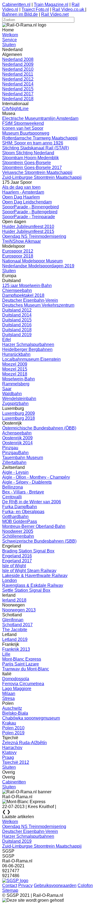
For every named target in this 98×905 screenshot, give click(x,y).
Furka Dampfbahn (19, 506)
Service (9, 39)
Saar (6, 388)
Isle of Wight (14, 565)
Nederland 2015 (17, 89)
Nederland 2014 (17, 84)
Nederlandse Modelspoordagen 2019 (38, 266)
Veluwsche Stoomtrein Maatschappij (37, 172)
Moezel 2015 (14, 369)
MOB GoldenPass (19, 521)
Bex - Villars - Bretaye (23, 492)
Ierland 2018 (14, 600)
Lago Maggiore (16, 688)
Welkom (10, 34)
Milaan (8, 693)
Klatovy (9, 752)
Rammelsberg (15, 383)
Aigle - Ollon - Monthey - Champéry (36, 477)
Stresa (8, 698)
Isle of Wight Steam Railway (29, 570)
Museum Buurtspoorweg (25, 133)
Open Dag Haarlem (21, 197)
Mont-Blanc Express (21, 659)
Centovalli (12, 497)
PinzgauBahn (15, 452)
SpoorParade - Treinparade (28, 216)
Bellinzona (12, 487)
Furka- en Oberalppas (23, 511)
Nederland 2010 (17, 69)
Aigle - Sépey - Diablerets (27, 482)
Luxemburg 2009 (18, 413)
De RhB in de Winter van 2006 (31, 501)
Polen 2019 (13, 732)
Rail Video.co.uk (68, 9)
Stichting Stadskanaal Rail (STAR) (35, 148)
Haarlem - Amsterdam (23, 192)
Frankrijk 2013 (16, 649)
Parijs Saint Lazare (20, 664)
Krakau (9, 723)
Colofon (85, 885)
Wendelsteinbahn (19, 398)
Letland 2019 (14, 639)
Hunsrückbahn (16, 354)
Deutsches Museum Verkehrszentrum (38, 305)
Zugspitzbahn (15, 403)
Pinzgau (10, 447)
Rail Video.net (55, 14)
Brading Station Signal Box (28, 551)
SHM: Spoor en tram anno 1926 (32, 143)
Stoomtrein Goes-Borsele (26, 162)
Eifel (6, 339)
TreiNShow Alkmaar (21, 241)
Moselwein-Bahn (18, 379)
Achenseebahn (17, 433)
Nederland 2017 (17, 93)
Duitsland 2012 (17, 310)
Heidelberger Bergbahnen (27, 349)
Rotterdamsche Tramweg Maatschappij (40, 138)
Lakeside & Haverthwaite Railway (35, 575)
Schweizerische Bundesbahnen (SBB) (39, 541)
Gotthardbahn (15, 516)
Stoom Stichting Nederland (28, 152)
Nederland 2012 (17, 79)
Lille (6, 654)
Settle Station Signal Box (26, 590)
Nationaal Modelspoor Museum (32, 261)
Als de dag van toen (21, 187)
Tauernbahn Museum (22, 457)
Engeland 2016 (17, 556)
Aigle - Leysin (15, 472)
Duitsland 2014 (17, 315)
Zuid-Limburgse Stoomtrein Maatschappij (42, 177)
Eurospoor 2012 (17, 251)
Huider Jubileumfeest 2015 (28, 231)
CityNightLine (15, 108)
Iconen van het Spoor (22, 128)
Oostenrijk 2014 (17, 442)
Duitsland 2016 (17, 325)
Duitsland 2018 (17, 329)
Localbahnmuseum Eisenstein (31, 359)
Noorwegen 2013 (19, 610)
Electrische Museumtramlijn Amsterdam (40, 118)
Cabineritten (14, 782)
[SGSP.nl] (15, 880)
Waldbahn (12, 393)
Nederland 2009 (17, 64)
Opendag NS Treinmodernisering (34, 236)
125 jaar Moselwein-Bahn (27, 285)
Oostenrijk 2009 (17, 438)
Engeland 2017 (17, 560)
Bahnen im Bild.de (20, 14)
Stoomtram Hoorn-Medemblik (30, 157)
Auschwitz (12, 708)
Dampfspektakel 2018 (23, 295)
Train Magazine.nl (51, 4)
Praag (8, 757)
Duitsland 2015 (17, 320)
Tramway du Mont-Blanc (25, 669)
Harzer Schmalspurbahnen (28, 344)
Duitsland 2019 (17, 334)
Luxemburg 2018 (18, 418)
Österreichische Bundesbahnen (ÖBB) (39, 428)
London (9, 580)
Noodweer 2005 (17, 531)
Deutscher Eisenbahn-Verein (30, 300)
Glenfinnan (12, 619)
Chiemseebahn (17, 290)
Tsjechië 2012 (15, 762)
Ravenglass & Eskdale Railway (32, 585)
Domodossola (15, 678)
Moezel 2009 (14, 364)
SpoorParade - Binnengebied (30, 207)
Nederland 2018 (17, 98)
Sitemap (10, 890)
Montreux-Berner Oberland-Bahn (33, 526)
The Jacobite (14, 629)
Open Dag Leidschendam (27, 202)
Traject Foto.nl (35, 9)
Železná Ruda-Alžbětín (24, 742)
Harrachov (12, 747)
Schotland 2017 (17, 624)
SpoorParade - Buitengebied (29, 211)
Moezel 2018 (14, 374)
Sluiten (9, 44)
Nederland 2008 (17, 59)
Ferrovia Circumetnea (23, 683)
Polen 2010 (13, 728)
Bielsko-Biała (15, 713)
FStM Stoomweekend (23, 123)
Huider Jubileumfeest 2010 (28, 226)
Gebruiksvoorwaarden (55, 885)
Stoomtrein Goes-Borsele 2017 (32, 167)
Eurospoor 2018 (17, 256)
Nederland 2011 (17, 74)
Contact (9, 885)
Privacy (25, 885)
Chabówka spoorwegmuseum (31, 718)
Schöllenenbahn (18, 536)
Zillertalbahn (14, 462)
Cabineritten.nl (16, 4)
